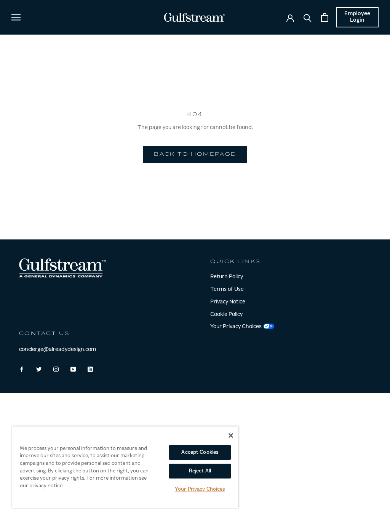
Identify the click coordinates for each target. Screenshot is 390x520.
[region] (125, 467)
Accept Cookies (199, 452)
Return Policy (226, 277)
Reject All (200, 471)
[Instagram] (56, 369)
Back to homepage (195, 154)
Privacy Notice (227, 302)
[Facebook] (21, 369)
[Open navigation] (16, 17)
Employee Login (357, 17)
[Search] (308, 17)
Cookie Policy (226, 314)
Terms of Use (227, 289)
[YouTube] (73, 369)
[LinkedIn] (90, 369)
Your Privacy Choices (200, 489)
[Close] (231, 435)
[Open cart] (324, 17)
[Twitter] (39, 369)
